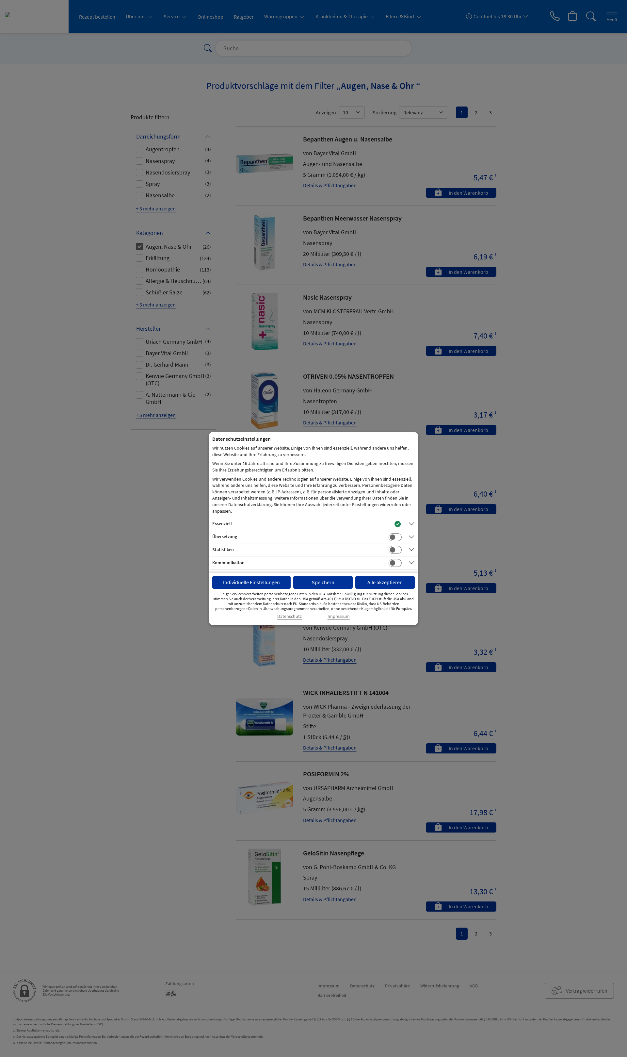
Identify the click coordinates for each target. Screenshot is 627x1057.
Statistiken (223, 550)
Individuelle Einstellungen (251, 582)
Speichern (323, 582)
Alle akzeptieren (385, 582)
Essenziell (222, 523)
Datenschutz (289, 616)
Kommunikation (228, 563)
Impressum (339, 616)
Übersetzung (224, 536)
